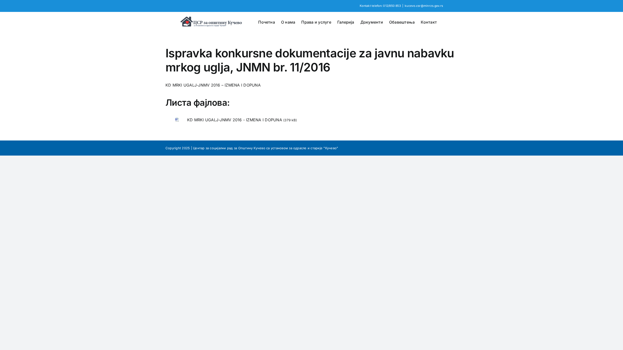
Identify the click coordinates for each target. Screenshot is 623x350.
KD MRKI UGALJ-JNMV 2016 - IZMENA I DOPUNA (234, 119)
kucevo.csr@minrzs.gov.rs (424, 6)
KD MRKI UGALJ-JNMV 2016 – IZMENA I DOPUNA (213, 85)
